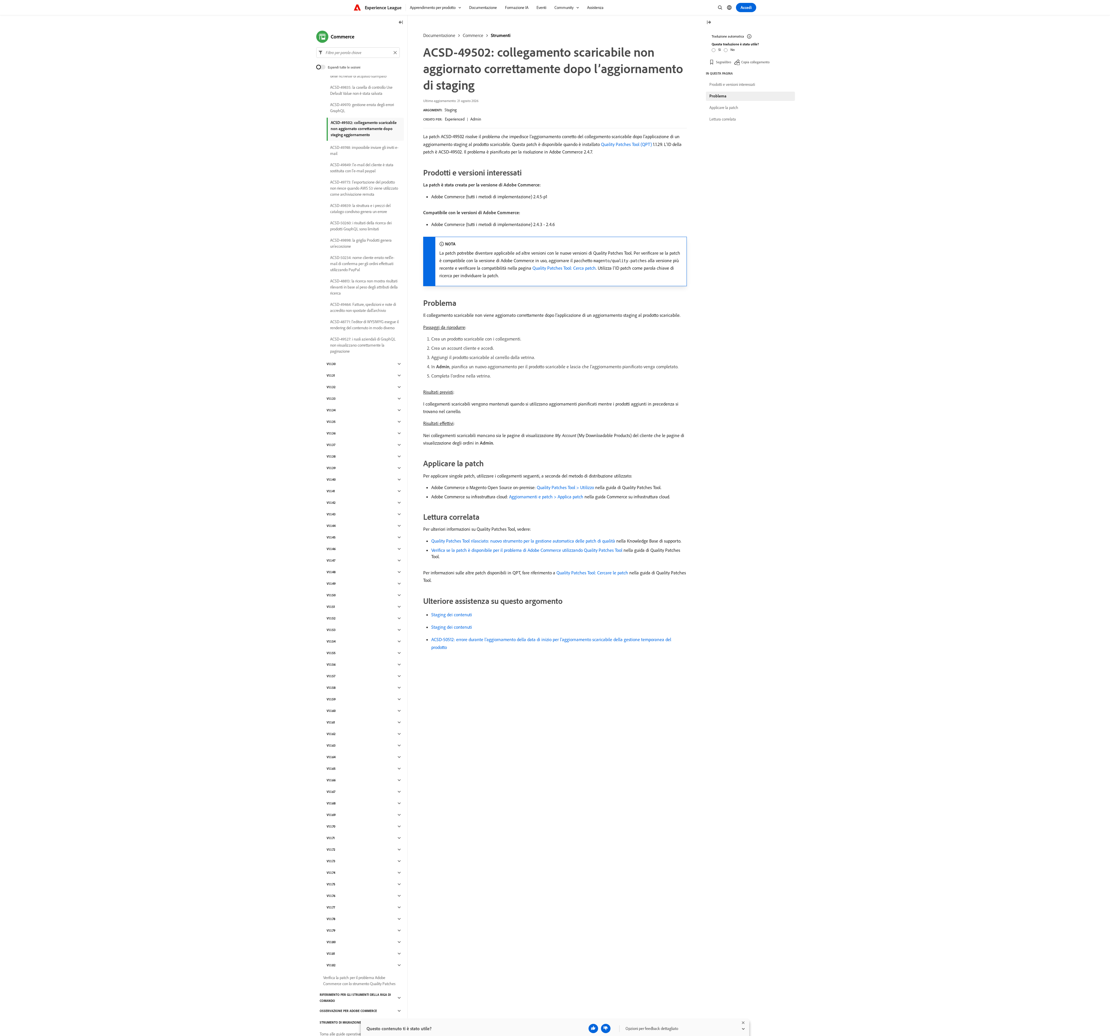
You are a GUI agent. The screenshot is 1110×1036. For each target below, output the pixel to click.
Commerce (473, 35)
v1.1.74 (331, 873)
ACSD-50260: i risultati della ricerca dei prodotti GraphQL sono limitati (361, 226)
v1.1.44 (331, 526)
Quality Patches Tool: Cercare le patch (592, 573)
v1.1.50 (331, 595)
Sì (719, 49)
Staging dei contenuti (451, 614)
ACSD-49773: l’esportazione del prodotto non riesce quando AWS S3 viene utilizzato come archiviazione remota (364, 188)
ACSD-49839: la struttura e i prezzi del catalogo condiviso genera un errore (360, 208)
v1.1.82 (331, 965)
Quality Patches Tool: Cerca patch (564, 268)
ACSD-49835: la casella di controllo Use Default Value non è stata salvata (361, 90)
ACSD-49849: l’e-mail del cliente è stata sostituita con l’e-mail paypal (361, 167)
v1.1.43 (331, 514)
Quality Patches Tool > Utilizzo (565, 487)
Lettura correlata (722, 119)
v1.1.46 (331, 549)
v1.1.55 (331, 653)
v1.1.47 (331, 560)
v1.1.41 (331, 491)
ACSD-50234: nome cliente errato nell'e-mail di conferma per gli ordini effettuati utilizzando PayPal (362, 263)
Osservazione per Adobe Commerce (348, 1011)
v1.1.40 (331, 480)
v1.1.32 (331, 387)
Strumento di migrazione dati (344, 1022)
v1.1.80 (331, 942)
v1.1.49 (331, 584)
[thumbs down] (605, 1028)
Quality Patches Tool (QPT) (626, 144)
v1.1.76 (331, 896)
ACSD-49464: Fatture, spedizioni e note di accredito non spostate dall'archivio (363, 307)
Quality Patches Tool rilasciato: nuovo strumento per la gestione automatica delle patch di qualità (523, 541)
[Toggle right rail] (708, 22)
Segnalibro (723, 62)
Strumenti (500, 35)
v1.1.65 (331, 769)
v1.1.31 (331, 375)
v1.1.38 (331, 456)
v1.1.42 (331, 503)
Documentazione (439, 35)
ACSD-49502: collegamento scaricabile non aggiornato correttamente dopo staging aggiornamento (364, 128)
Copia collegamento (755, 62)
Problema (717, 96)
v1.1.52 (331, 618)
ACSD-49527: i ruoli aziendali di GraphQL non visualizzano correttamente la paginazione (363, 345)
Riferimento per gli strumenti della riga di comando (355, 998)
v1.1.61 (331, 722)
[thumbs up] (593, 1028)
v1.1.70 (331, 826)
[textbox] (358, 52)
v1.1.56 (331, 665)
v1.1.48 (331, 572)
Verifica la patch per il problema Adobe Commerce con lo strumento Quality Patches (359, 980)
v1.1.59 (331, 699)
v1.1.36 (331, 433)
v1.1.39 (331, 468)
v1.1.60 (331, 711)
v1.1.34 (331, 410)
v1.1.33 (331, 399)
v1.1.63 (331, 745)
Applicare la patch (723, 107)
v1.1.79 (331, 930)
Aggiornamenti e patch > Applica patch (546, 497)
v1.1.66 (331, 780)
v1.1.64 (331, 757)
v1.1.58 (331, 688)
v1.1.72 (331, 850)
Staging (451, 109)
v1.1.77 (331, 907)
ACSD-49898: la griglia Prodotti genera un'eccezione (361, 243)
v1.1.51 (331, 607)
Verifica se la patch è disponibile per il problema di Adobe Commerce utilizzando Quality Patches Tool (526, 550)
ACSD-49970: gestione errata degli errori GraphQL (362, 107)
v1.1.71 (331, 838)
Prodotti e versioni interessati (732, 84)
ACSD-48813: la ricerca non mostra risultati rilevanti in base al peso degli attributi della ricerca (364, 287)
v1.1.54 (331, 641)
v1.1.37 (331, 445)
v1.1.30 (331, 364)
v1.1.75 (331, 884)
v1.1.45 (331, 537)
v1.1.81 (331, 954)
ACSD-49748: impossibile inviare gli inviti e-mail (364, 150)
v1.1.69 (331, 815)
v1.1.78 (331, 919)
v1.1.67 (331, 792)
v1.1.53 (331, 630)
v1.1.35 (331, 422)
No (732, 49)
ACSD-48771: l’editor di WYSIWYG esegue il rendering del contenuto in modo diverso (364, 324)
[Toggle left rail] (401, 22)
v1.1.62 (331, 734)
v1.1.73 (331, 861)
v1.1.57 (331, 676)
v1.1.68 (331, 803)
